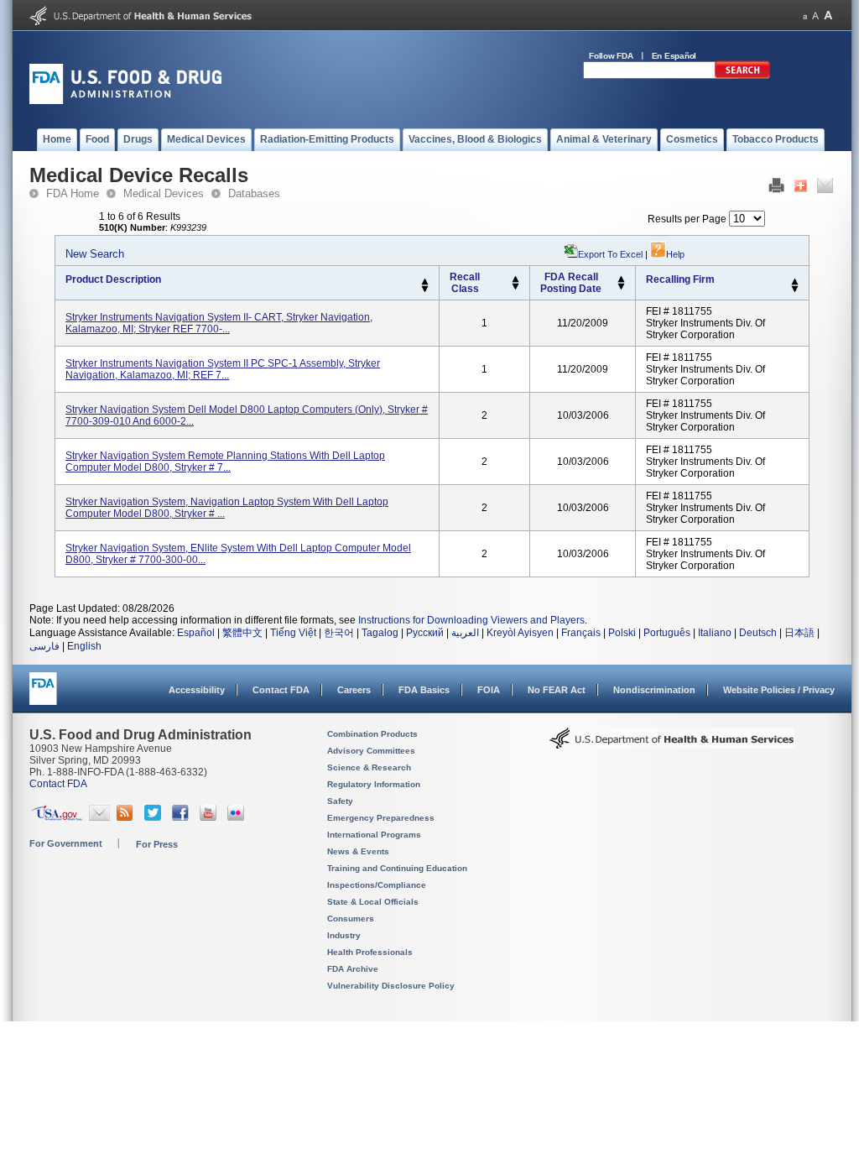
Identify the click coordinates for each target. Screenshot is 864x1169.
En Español (674, 55)
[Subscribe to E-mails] (99, 817)
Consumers (350, 918)
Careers (354, 690)
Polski (622, 633)
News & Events (358, 851)
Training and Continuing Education (397, 868)
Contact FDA (281, 690)
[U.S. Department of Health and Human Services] (140, 22)
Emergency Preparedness (381, 817)
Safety (340, 801)
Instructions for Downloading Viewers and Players (471, 620)
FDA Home (72, 193)
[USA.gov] (56, 817)
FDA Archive (352, 968)
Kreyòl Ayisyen (520, 633)
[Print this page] (776, 190)
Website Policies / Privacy (779, 690)
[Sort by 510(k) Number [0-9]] (515, 279)
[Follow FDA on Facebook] (182, 817)
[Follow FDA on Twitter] (154, 817)
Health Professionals (370, 952)
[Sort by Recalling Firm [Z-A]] (795, 289)
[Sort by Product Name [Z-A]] (425, 289)
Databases (254, 193)
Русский (425, 633)
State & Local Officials (373, 901)
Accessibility (197, 690)
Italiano (714, 633)
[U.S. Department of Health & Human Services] (671, 744)
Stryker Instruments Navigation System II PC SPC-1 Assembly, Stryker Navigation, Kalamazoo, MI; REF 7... (222, 369)
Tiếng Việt (293, 633)
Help (675, 254)
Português (666, 633)
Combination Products (372, 733)
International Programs (374, 834)
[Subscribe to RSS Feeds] (127, 817)
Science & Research (369, 767)
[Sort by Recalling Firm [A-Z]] (795, 282)
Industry (344, 935)
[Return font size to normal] (815, 15)
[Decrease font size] (805, 15)
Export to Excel (610, 254)
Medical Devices (163, 193)
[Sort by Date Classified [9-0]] (621, 287)
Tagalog (380, 633)
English (84, 646)
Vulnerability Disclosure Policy (391, 985)
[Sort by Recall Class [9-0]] (515, 287)
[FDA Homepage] (43, 696)
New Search (94, 254)
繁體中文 (242, 633)
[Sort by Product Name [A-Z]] (425, 282)
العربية (465, 633)
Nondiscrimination (654, 690)
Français (581, 633)
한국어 (339, 633)
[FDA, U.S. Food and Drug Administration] (125, 101)
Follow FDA (611, 55)
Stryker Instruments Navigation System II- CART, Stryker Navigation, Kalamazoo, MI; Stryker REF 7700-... (218, 323)
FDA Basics (424, 690)
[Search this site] (742, 75)
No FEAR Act (557, 690)
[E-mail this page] (825, 190)
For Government (65, 843)
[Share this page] (801, 190)
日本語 (799, 633)
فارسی (44, 646)
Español (196, 633)
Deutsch (758, 633)
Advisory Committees (371, 750)
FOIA (488, 690)
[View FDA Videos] (210, 817)
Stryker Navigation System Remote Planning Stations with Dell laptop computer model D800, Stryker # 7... (225, 461)
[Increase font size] (828, 15)
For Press (157, 844)
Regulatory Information (373, 784)
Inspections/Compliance (376, 885)
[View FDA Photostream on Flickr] (237, 817)
